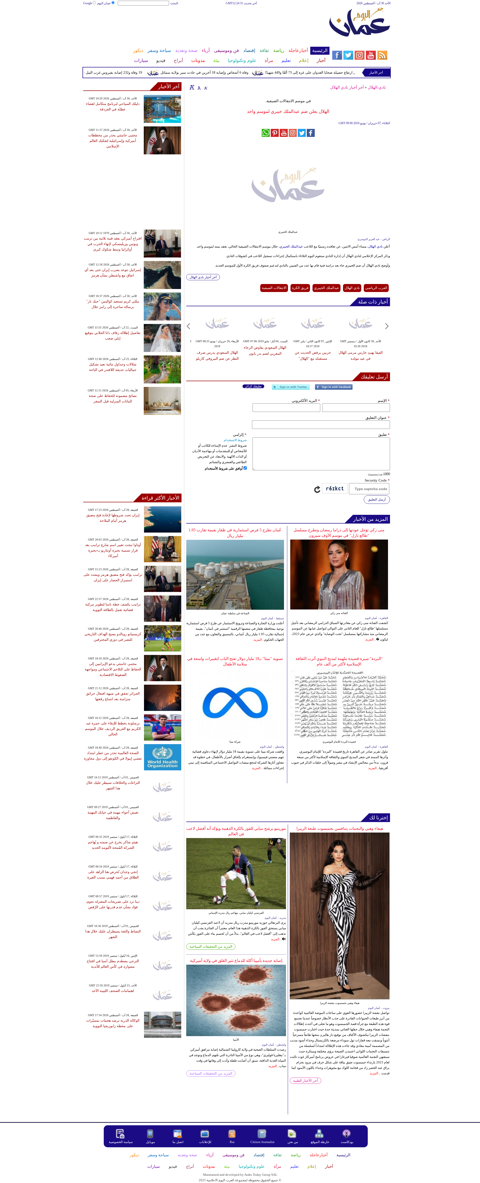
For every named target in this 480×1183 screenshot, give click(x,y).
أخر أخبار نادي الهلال (347, 87)
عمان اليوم (104, 3)
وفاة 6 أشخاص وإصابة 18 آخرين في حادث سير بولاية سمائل (226, 72)
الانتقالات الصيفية (274, 288)
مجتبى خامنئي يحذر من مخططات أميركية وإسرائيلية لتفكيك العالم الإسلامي (112, 140)
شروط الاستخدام (235, 440)
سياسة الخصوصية (121, 1142)
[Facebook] (334, 389)
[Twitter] (291, 389)
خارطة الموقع (320, 1142)
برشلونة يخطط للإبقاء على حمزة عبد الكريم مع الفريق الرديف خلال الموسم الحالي (113, 728)
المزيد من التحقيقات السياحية (211, 946)
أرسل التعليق (377, 499)
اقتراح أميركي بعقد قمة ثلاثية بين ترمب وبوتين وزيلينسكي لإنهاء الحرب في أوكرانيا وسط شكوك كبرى (113, 244)
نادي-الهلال (377, 87)
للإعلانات (205, 1142)
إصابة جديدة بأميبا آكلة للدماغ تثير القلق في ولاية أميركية (236, 960)
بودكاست (347, 1142)
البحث (174, 3)
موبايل (151, 1142)
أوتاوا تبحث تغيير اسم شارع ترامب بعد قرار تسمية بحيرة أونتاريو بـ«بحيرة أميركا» (113, 550)
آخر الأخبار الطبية (305, 1081)
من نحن (293, 1142)
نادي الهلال (375, 246)
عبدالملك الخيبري (292, 246)
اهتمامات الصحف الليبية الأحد (113, 991)
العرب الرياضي (376, 288)
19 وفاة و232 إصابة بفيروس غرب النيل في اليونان (127, 72)
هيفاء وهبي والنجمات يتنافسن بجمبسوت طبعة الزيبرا (339, 828)
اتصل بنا (178, 1142)
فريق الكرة (300, 288)
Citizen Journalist (262, 1142)
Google (87, 3)
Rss (232, 1142)
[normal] (198, 87)
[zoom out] (205, 87)
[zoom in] (192, 87)
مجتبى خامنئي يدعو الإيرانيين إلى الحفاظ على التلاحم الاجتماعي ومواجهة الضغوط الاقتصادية (113, 669)
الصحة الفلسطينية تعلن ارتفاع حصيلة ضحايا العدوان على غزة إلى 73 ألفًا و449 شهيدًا (347, 72)
